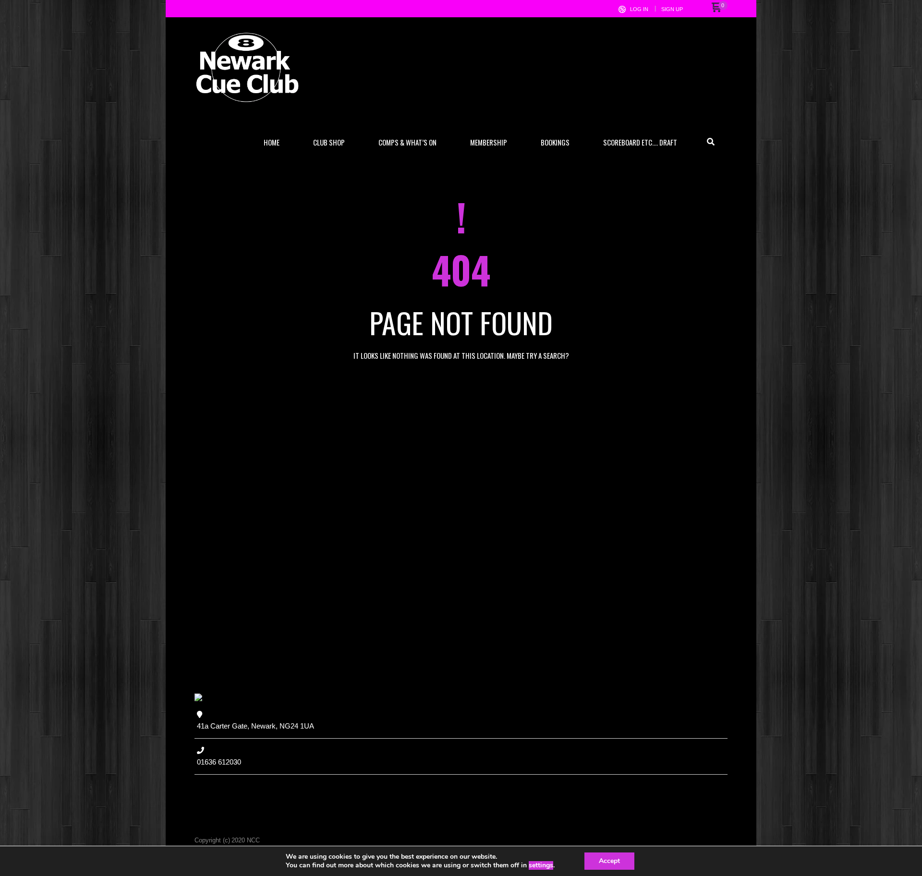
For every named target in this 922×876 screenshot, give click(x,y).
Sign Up (672, 9)
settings (541, 865)
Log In (639, 9)
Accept (609, 860)
